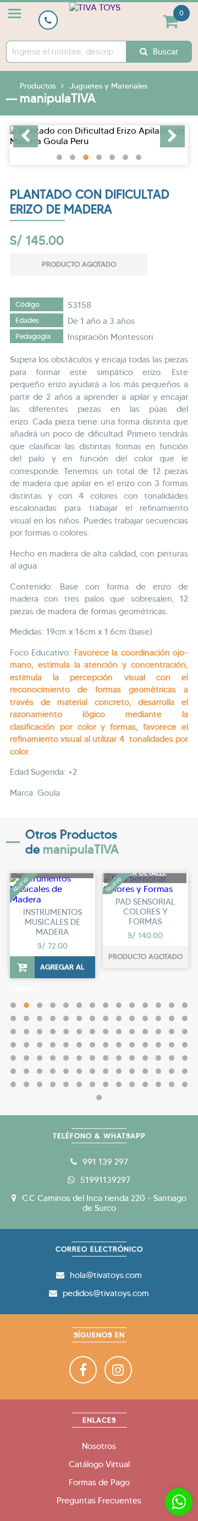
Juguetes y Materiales (108, 86)
